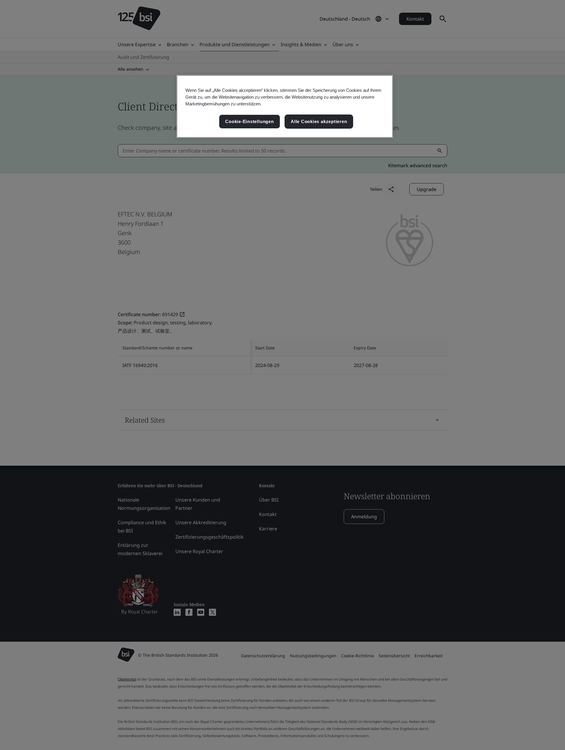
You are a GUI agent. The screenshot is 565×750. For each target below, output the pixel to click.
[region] (285, 106)
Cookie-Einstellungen (249, 121)
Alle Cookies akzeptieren (319, 121)
